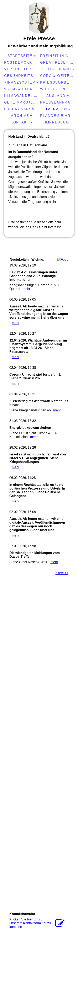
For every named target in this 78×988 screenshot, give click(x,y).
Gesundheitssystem (21, 76)
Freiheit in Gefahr (57, 56)
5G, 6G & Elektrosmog (21, 89)
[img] (39, 17)
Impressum (57, 122)
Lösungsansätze (21, 109)
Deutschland (56, 69)
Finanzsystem (20, 82)
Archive (20, 115)
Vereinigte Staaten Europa (21, 69)
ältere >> (62, 573)
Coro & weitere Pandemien (57, 76)
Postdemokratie (21, 62)
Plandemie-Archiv (57, 115)
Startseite (19, 56)
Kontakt (20, 122)
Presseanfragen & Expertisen (57, 102)
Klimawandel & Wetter (21, 95)
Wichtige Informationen (57, 89)
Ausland (56, 95)
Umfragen (56, 109)
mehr (26, 289)
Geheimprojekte (21, 102)
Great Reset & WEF (57, 62)
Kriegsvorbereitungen (57, 82)
